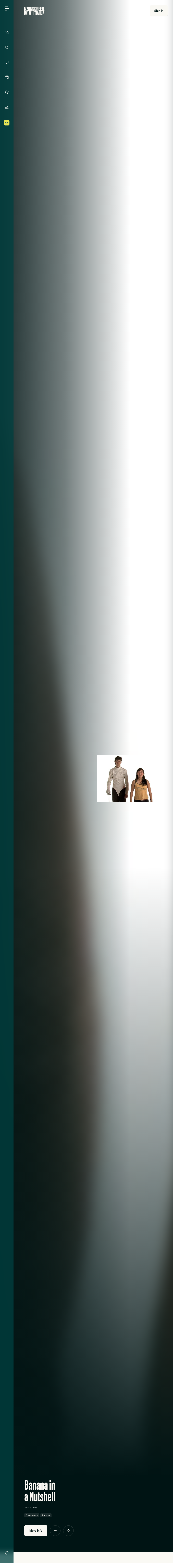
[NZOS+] (7, 123)
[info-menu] (7, 1553)
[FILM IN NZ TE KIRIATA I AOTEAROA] (7, 77)
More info (35, 1530)
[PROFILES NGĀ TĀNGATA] (7, 107)
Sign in (158, 10)
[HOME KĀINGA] (7, 32)
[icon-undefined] (55, 1530)
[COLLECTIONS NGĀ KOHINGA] (7, 92)
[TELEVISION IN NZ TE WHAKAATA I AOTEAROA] (7, 62)
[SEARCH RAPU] (7, 47)
